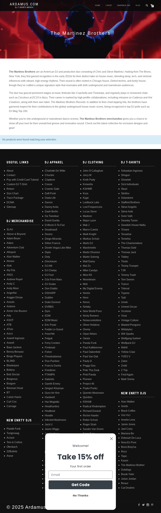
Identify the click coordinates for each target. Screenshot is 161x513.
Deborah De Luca (131, 437)
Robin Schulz (90, 420)
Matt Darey (89, 261)
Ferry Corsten (52, 343)
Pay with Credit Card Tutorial (23, 179)
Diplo (48, 252)
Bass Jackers (14, 347)
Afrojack (11, 252)
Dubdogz (126, 469)
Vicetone (126, 311)
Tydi (123, 297)
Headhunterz (52, 406)
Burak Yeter (127, 474)
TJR (123, 270)
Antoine (11, 306)
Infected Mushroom (55, 420)
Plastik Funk (13, 428)
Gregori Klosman (54, 388)
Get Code (81, 484)
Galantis (49, 379)
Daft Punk (50, 193)
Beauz (124, 483)
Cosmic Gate (52, 188)
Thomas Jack (128, 252)
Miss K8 (87, 275)
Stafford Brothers (130, 202)
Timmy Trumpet (129, 265)
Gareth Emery (52, 383)
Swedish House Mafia (133, 225)
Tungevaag (13, 433)
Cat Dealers (127, 487)
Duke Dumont (52, 302)
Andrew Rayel (14, 279)
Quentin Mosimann (93, 392)
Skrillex (125, 193)
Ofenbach (12, 446)
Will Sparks (127, 333)
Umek (124, 302)
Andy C (11, 283)
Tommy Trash (128, 275)
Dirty (47, 256)
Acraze (10, 437)
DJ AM (48, 265)
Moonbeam (89, 279)
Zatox (124, 361)
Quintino (87, 397)
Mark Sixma (127, 379)
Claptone (50, 179)
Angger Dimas (15, 297)
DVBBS (49, 306)
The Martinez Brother (132, 465)
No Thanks (80, 495)
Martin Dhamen (91, 252)
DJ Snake (50, 284)
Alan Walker (13, 256)
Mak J (86, 225)
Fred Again (127, 374)
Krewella (88, 184)
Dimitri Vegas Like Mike (58, 247)
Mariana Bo (127, 433)
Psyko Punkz (90, 388)
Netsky (87, 306)
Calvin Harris (14, 397)
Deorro (49, 234)
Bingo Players (14, 356)
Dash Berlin (51, 211)
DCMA (10, 202)
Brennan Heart (15, 388)
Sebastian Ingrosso (132, 170)
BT (8, 392)
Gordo (124, 406)
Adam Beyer (13, 238)
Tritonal (125, 288)
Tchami (125, 229)
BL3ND (11, 361)
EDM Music (51, 320)
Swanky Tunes (129, 220)
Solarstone (127, 197)
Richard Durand (92, 411)
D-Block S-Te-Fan (55, 225)
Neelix (86, 293)
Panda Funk (90, 343)
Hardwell (50, 397)
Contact (11, 175)
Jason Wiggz (52, 429)
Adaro (10, 243)
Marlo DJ (88, 243)
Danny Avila (51, 207)
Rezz (124, 451)
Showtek (126, 179)
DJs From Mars (53, 279)
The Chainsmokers (131, 243)
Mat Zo (87, 265)
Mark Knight (89, 234)
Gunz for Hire (52, 392)
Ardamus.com (24, 4)
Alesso (10, 261)
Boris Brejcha (128, 447)
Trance (125, 284)
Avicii (10, 333)
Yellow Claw (128, 352)
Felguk (49, 338)
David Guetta (52, 220)
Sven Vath (127, 216)
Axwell (10, 342)
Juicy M (87, 175)
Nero (85, 297)
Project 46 (88, 383)
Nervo (86, 302)
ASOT (10, 320)
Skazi (124, 188)
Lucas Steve (90, 211)
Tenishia (125, 238)
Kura (85, 193)
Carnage (11, 406)
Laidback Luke (91, 202)
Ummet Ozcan (129, 306)
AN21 (10, 274)
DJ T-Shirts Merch (24, 7)
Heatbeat (50, 411)
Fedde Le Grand (54, 329)
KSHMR (87, 188)
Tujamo (125, 293)
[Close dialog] (111, 439)
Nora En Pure (128, 442)
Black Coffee (128, 410)
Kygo (86, 197)
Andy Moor (13, 288)
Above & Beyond (16, 234)
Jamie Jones (128, 424)
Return (10, 188)
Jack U (49, 424)
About (10, 170)
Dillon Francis (52, 243)
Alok (9, 265)
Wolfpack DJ (128, 343)
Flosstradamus (53, 356)
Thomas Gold (128, 247)
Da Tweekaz (52, 216)
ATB (9, 324)
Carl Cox (12, 401)
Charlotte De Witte (55, 170)
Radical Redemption (94, 406)
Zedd (124, 365)
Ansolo (10, 302)
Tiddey (125, 256)
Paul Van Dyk (90, 356)
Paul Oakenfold (91, 352)
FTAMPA (50, 374)
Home (97, 5)
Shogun (125, 175)
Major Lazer (89, 220)
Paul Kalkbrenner (92, 347)
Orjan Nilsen (90, 333)
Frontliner (50, 370)
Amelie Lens (128, 419)
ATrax (10, 329)
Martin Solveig (91, 256)
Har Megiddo (52, 401)
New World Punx (92, 311)
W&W (124, 347)
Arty (9, 315)
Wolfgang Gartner (131, 338)
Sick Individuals (130, 184)
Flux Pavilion (52, 361)
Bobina (11, 369)
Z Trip (124, 370)
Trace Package (15, 197)
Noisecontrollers (92, 320)
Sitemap (11, 207)
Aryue (10, 455)
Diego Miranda (53, 238)
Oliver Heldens (91, 324)
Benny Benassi (15, 351)
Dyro (47, 311)
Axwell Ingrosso (15, 338)
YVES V (125, 356)
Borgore (11, 383)
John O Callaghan (93, 170)
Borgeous (12, 379)
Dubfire (49, 297)
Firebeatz (50, 347)
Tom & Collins (14, 442)
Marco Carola (90, 229)
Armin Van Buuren (17, 311)
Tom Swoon (127, 279)
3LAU (10, 229)
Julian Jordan (128, 478)
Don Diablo (51, 288)
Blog (138, 5)
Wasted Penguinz (131, 324)
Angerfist (12, 293)
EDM (47, 315)
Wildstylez (127, 329)
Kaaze (124, 460)
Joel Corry (127, 429)
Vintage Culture (130, 320)
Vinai (124, 315)
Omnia (86, 329)
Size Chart (12, 193)
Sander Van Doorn (93, 429)
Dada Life (50, 197)
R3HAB (87, 401)
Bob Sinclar (13, 374)
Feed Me (50, 333)
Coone (48, 184)
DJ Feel (49, 275)
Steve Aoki (127, 211)
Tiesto (124, 261)
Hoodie (49, 415)
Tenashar (126, 234)
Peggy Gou (89, 365)
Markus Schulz (91, 238)
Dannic (49, 202)
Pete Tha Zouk (91, 370)
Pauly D (87, 361)
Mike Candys (90, 270)
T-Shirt (109, 5)
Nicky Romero (91, 315)
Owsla (86, 338)
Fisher (48, 352)
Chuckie (49, 175)
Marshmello (89, 247)
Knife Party (89, 179)
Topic (124, 456)
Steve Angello (129, 207)
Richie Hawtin (91, 415)
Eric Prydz (50, 324)
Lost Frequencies (92, 207)
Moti (85, 284)
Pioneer (87, 379)
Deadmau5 (51, 229)
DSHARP (50, 293)
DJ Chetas (51, 270)
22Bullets (12, 451)
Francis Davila (53, 365)
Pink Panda (89, 374)
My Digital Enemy (93, 288)
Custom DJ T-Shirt (17, 184)
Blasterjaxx (13, 365)
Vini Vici (125, 415)
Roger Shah (89, 424)
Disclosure (51, 261)
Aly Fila (11, 270)
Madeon (87, 216)
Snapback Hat (123, 5)
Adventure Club (15, 247)
